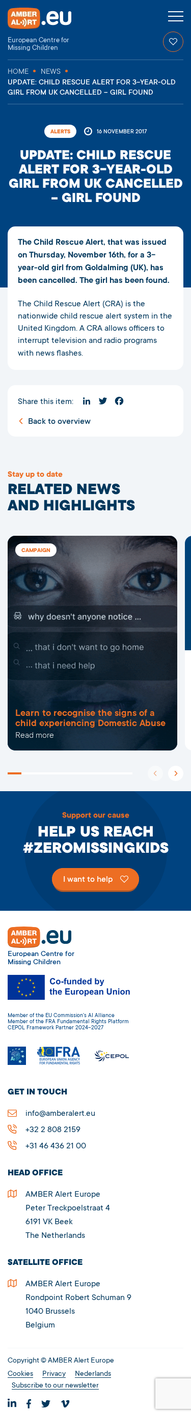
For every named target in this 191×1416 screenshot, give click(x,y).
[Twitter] (102, 401)
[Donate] (173, 42)
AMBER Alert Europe (48, 30)
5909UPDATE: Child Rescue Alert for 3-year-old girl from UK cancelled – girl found (92, 643)
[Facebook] (119, 401)
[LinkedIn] (86, 401)
